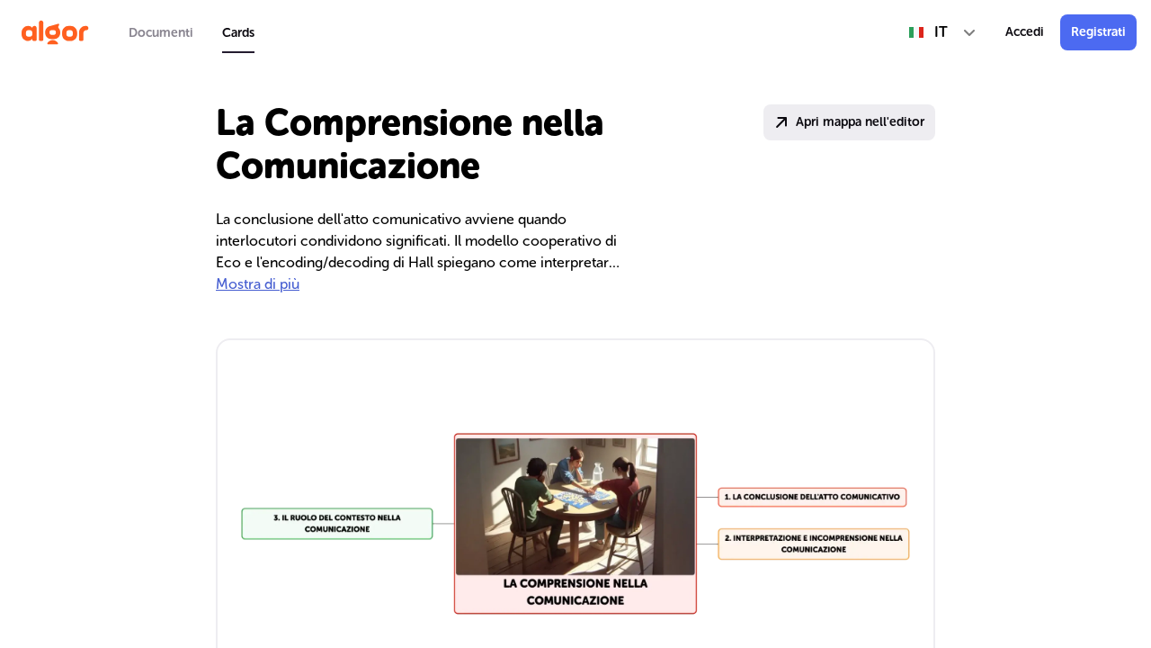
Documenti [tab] (161, 32)
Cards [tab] (238, 32)
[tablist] (191, 32)
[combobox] (943, 32)
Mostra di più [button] (257, 283)
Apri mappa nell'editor (860, 122)
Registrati (1098, 32)
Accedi (1024, 32)
